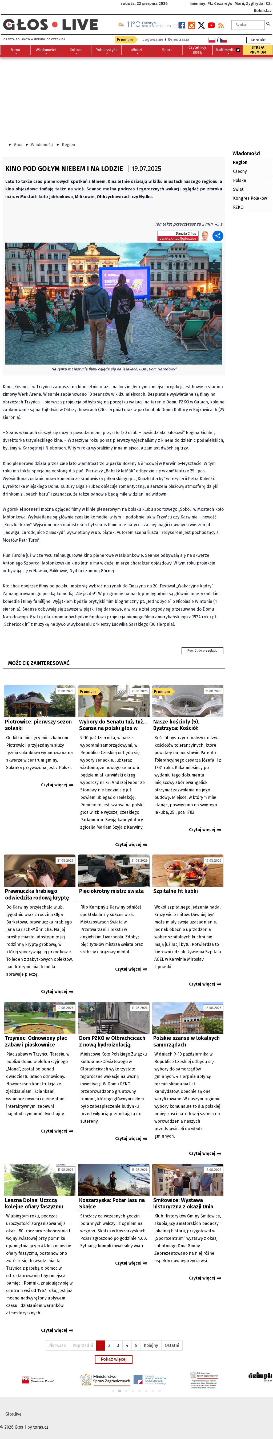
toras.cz (41, 1427)
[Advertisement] (136, 97)
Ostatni (172, 1345)
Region (68, 144)
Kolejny (151, 1345)
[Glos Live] (50, 22)
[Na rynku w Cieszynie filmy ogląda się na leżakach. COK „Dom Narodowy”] (113, 303)
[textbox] (248, 25)
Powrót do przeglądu (202, 650)
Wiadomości (42, 144)
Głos (18, 144)
